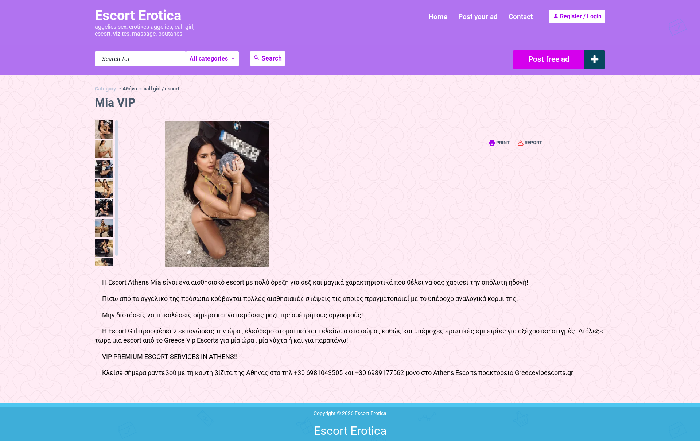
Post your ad (478, 16)
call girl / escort (161, 89)
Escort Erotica (138, 15)
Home (438, 16)
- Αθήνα (128, 89)
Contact (521, 16)
